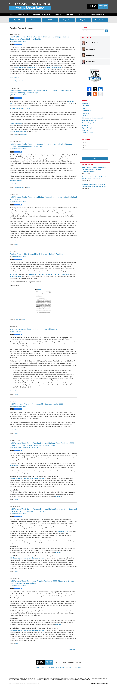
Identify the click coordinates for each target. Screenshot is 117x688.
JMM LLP (58, 14)
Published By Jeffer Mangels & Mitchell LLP (97, 6)
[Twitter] (95, 89)
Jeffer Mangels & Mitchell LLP (32, 683)
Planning (33, 20)
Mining (85, 125)
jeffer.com (58, 496)
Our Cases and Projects (41, 14)
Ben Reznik (13, 274)
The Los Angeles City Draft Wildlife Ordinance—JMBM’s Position (36, 254)
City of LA (17, 20)
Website (43, 667)
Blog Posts (78, 667)
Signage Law (87, 128)
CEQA (50, 20)
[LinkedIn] (100, 89)
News (23, 81)
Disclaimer (51, 667)
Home (11, 14)
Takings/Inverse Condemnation (92, 118)
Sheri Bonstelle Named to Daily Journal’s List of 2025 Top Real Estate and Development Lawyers (94, 169)
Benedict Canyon (88, 123)
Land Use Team (23, 14)
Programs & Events (97, 14)
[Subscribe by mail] (100, 94)
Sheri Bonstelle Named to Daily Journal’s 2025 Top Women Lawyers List (94, 177)
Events (85, 130)
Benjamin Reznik (15, 465)
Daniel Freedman (15, 276)
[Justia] (89, 94)
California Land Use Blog (30, 6)
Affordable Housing (19, 187)
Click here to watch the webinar (20, 108)
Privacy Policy (60, 667)
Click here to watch (16, 180)
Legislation (66, 20)
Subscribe (69, 14)
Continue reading (14, 77)
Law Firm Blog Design (99, 683)
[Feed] (95, 94)
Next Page (72, 649)
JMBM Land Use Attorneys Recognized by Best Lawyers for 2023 (36, 404)
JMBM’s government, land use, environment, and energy (28, 558)
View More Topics (87, 132)
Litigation (83, 20)
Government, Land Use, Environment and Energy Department (49, 274)
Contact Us (82, 14)
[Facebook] (89, 89)
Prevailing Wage (100, 20)
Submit (95, 158)
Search (106, 31)
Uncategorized (23, 134)
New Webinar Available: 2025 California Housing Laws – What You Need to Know (94, 185)
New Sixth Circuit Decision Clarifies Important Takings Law (33, 329)
